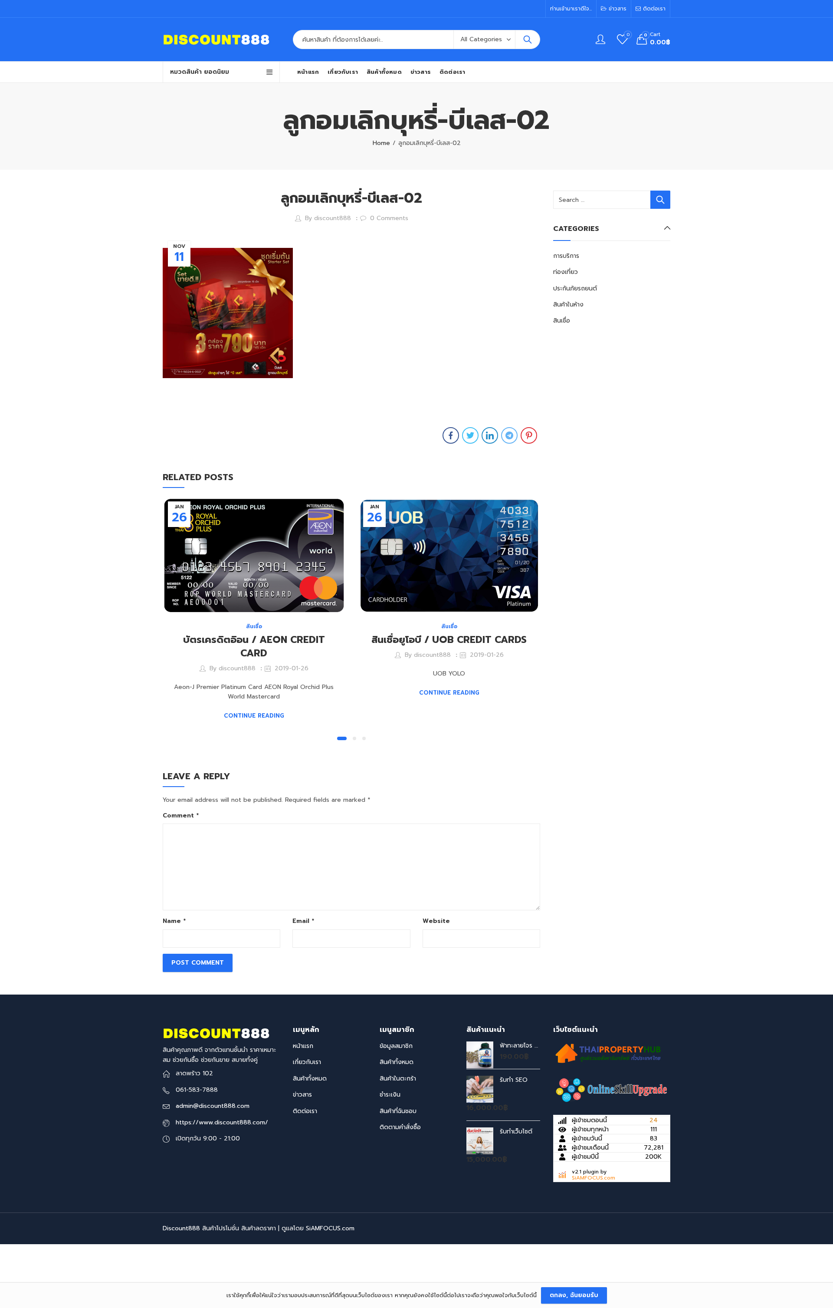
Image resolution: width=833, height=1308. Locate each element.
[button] (342, 738)
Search (527, 39)
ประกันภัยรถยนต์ (575, 288)
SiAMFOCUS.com (593, 1178)
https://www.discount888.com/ (222, 1122)
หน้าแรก (303, 1046)
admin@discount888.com (212, 1105)
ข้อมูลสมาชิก (396, 1046)
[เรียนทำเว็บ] (611, 1090)
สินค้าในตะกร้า (398, 1078)
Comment (181, 815)
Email (303, 921)
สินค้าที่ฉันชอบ (398, 1111)
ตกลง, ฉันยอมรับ (574, 1295)
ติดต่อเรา (305, 1111)
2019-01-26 (291, 668)
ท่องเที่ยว (565, 272)
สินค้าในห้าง (568, 304)
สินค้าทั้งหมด (310, 1078)
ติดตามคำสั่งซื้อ (400, 1127)
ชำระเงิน (390, 1094)
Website (436, 921)
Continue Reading (254, 716)
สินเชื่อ (254, 626)
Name (174, 921)
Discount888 (181, 1228)
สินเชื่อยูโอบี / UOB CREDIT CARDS (449, 640)
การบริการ (566, 255)
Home (381, 143)
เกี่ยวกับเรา (307, 1062)
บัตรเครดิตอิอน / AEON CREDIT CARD (254, 646)
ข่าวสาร (302, 1094)
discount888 (332, 218)
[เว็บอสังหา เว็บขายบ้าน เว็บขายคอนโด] (607, 1053)
